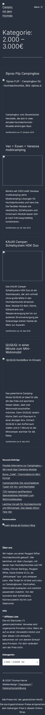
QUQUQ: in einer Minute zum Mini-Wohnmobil (18, 348)
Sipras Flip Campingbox (22, 73)
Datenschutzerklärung (14, 688)
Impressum (25, 684)
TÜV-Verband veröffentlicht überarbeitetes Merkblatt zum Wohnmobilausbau (18, 495)
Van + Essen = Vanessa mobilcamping (22, 148)
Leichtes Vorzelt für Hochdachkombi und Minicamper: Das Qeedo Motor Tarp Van (21, 508)
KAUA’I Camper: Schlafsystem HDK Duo (22, 243)
